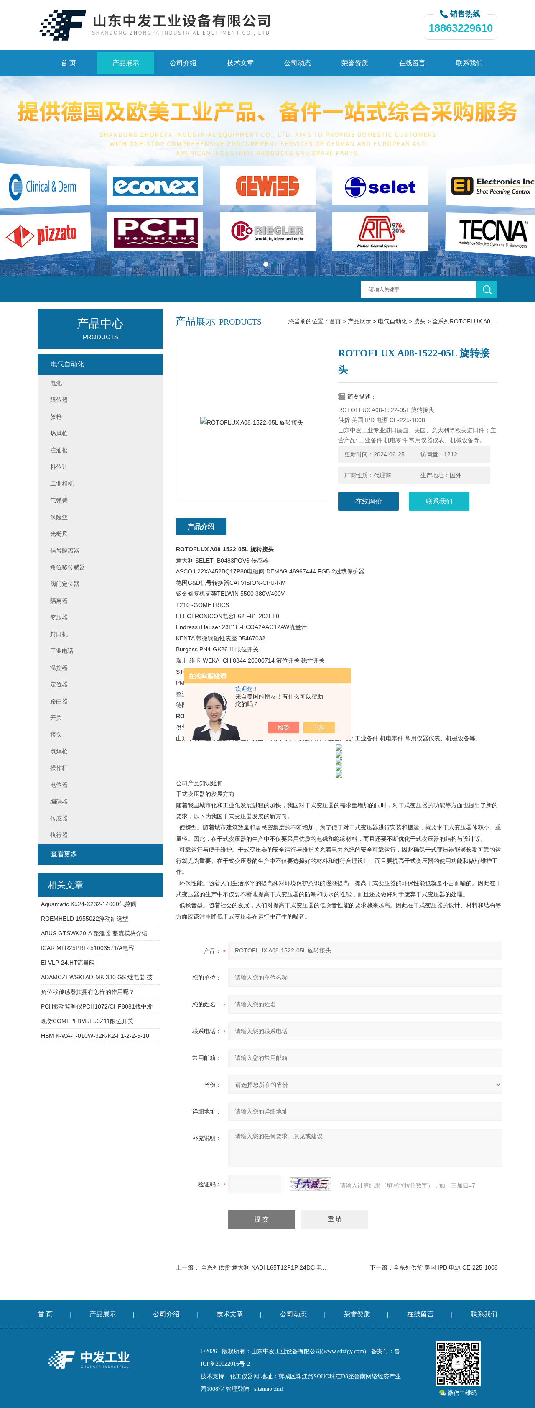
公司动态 (297, 63)
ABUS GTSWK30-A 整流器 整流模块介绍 (94, 933)
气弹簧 (59, 500)
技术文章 (240, 63)
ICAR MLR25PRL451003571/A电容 (87, 948)
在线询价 (368, 501)
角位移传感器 (67, 567)
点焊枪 (59, 751)
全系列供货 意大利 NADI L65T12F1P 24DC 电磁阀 (267, 1267)
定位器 (59, 684)
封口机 (59, 634)
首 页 (68, 63)
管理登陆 (237, 1389)
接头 (419, 321)
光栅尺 (59, 533)
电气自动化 (392, 321)
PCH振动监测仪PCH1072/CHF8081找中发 (97, 1006)
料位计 (59, 466)
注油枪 (59, 450)
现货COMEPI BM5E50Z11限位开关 (87, 1021)
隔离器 (59, 600)
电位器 (59, 784)
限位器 (59, 400)
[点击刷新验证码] (310, 1184)
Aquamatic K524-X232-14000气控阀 (89, 904)
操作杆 (59, 768)
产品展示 (125, 63)
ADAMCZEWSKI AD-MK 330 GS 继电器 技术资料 (100, 977)
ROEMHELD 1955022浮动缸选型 (84, 918)
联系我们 (469, 63)
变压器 (59, 617)
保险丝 (59, 517)
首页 (335, 321)
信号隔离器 (64, 550)
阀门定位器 (64, 584)
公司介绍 (183, 63)
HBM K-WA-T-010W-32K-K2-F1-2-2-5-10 (95, 1035)
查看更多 (64, 854)
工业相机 (62, 483)
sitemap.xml (268, 1389)
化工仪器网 (244, 1376)
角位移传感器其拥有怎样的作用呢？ (88, 991)
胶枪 (56, 416)
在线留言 (412, 63)
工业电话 (62, 651)
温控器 (59, 667)
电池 (56, 383)
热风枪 (59, 433)
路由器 (59, 701)
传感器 (59, 818)
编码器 (59, 801)
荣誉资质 (354, 63)
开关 (56, 717)
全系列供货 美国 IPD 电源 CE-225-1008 (445, 1267)
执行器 (59, 835)
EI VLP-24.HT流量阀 (68, 962)
